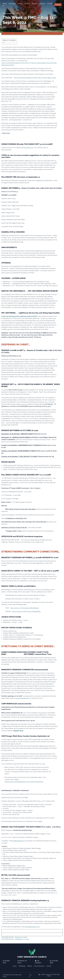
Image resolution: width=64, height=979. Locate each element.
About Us (5, 4)
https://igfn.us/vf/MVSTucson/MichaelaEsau (26, 611)
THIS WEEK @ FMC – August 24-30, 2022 (14, 937)
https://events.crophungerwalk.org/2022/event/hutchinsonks (24, 781)
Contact (49, 3)
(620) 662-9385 (54, 962)
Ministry (20, 3)
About (15, 966)
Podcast (42, 3)
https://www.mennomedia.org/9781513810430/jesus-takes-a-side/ (35, 77)
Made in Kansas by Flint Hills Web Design (50, 975)
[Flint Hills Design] (39, 974)
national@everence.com (32, 927)
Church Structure (39, 966)
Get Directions (38, 962)
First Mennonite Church (31, 957)
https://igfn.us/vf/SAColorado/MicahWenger (24, 608)
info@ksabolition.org (18, 841)
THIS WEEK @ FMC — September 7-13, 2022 (15, 939)
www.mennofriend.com (22, 698)
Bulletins (35, 3)
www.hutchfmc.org (27, 147)
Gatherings (12, 3)
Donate (58, 4)
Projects (27, 3)
